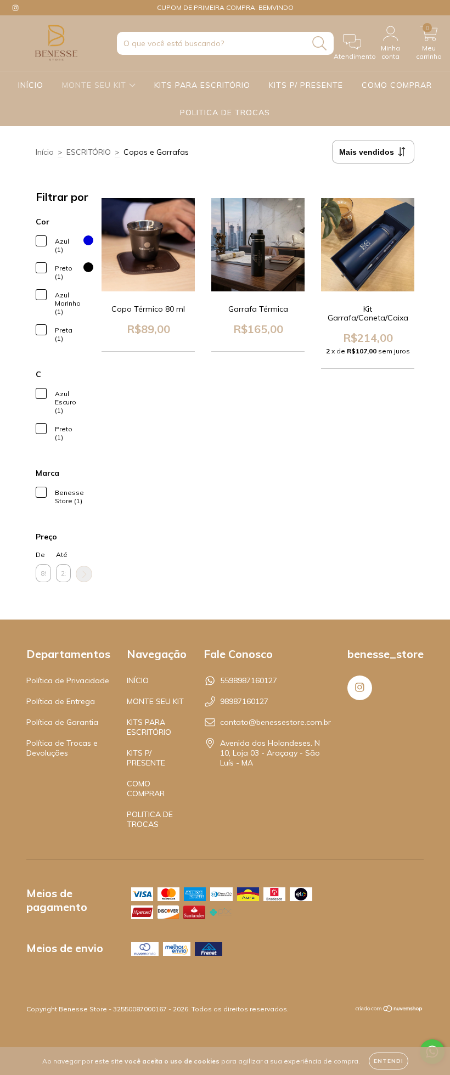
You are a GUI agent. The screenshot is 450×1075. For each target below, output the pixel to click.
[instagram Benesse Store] (15, 8)
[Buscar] (320, 44)
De (40, 554)
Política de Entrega (60, 701)
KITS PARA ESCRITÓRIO (202, 85)
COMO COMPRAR (397, 85)
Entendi (388, 1061)
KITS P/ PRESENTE (306, 85)
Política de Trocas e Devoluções (62, 748)
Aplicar (84, 574)
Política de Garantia (62, 722)
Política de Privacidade (67, 680)
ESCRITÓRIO (88, 152)
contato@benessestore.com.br (275, 722)
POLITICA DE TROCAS (225, 112)
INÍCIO (30, 85)
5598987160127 (248, 680)
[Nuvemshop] (389, 1010)
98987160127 (244, 701)
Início (45, 152)
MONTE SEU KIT (95, 85)
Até (62, 554)
